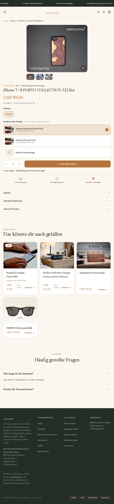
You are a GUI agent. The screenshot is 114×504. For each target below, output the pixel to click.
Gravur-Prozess (11, 209)
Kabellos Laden (71, 440)
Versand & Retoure (13, 201)
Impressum (42, 440)
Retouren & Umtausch (47, 434)
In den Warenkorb (67, 164)
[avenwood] (52, 12)
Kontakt (41, 429)
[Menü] (5, 12)
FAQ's (40, 423)
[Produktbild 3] (49, 77)
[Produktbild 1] (30, 77)
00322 (9, 114)
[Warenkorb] (109, 12)
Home (5, 21)
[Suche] (98, 12)
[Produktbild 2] (40, 77)
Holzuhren (68, 445)
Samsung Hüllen (71, 429)
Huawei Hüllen (70, 434)
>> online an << (16, 477)
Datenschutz (43, 451)
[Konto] (103, 12)
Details (7, 193)
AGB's (40, 445)
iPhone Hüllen (70, 423)
